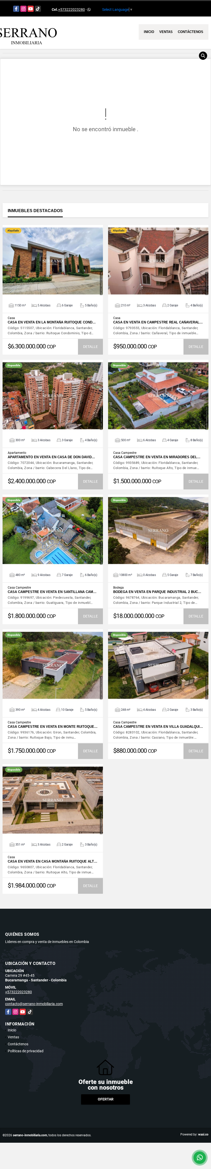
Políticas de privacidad (25, 1051)
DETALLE (90, 347)
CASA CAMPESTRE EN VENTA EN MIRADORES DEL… (156, 457)
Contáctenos (190, 32)
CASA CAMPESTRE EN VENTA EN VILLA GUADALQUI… (158, 727)
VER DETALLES (53, 261)
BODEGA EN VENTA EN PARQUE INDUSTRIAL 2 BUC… (157, 592)
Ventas (166, 32)
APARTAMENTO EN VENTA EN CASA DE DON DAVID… (51, 457)
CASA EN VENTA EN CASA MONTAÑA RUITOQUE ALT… (52, 861)
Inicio (149, 32)
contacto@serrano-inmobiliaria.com (34, 1004)
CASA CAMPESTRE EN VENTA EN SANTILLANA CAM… (52, 592)
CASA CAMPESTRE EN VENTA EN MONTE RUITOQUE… (53, 727)
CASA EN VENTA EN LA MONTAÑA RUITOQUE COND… (52, 322)
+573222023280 (71, 9)
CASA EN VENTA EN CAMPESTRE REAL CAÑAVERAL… (158, 322)
